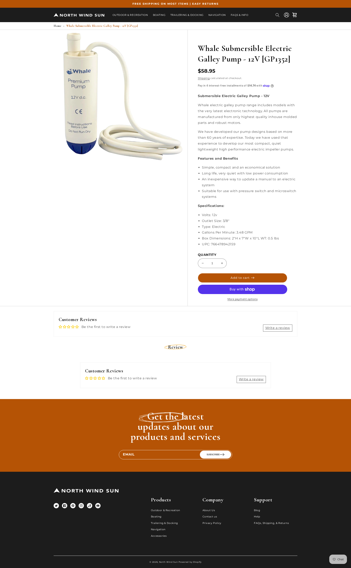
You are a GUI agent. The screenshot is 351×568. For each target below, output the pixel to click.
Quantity (207, 255)
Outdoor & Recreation (165, 510)
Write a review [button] (277, 328)
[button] (277, 15)
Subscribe (213, 454)
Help (257, 516)
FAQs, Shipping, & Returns (271, 523)
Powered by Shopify (190, 562)
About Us (209, 510)
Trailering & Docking (164, 523)
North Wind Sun (168, 562)
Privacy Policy (212, 523)
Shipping (204, 78)
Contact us (210, 516)
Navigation (158, 529)
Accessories (159, 535)
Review (175, 347)
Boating (156, 516)
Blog (257, 510)
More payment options (243, 299)
